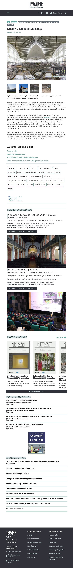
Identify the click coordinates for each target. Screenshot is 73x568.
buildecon (50, 172)
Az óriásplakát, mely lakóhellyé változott (22, 157)
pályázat (46, 168)
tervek (62, 180)
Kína (9, 176)
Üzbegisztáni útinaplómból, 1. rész (19, 489)
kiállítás (58, 172)
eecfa (55, 180)
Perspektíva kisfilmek (34, 542)
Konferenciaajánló (33, 538)
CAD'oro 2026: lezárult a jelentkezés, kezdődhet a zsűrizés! (28, 504)
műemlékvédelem (36, 176)
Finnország (59, 184)
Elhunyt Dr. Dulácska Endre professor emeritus (24, 479)
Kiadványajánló (32, 546)
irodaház (47, 176)
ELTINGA (11, 184)
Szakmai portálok (54, 553)
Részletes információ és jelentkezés (22, 231)
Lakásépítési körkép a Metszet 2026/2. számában (44, 377)
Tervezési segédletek (56, 546)
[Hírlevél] (46, 13)
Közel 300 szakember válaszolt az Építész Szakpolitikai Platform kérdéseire (34, 499)
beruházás (11, 172)
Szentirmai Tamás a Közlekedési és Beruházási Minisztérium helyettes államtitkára (32, 462)
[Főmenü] (8, 13)
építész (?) (47, 117)
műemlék (50, 184)
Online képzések (32, 550)
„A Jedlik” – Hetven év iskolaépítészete (21, 468)
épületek (41, 172)
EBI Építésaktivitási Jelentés (17, 180)
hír (40, 168)
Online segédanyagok (56, 550)
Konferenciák (53, 535)
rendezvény (20, 184)
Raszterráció (12, 151)
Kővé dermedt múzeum (16, 154)
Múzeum (48, 180)
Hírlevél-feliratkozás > (37, 391)
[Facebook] (38, 13)
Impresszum (31, 557)
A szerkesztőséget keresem (13, 561)
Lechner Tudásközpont (35, 180)
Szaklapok (52, 542)
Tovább (59, 337)
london (56, 168)
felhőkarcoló (24, 176)
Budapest (11, 168)
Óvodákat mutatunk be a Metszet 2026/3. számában (18, 377)
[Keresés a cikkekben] (65, 13)
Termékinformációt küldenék (13, 556)
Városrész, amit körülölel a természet (20, 494)
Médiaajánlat (31, 553)
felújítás (19, 172)
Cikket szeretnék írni (14, 552)
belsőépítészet (40, 184)
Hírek (29, 535)
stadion (10, 188)
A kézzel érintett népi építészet (17, 473)
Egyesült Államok (30, 172)
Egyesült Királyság (22, 168)
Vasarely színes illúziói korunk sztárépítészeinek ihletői (28, 161)
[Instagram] (42, 13)
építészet (34, 168)
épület (15, 176)
